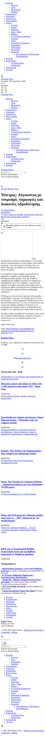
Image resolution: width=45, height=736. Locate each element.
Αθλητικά (15, 30)
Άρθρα (13, 27)
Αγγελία (9, 70)
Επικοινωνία (11, 68)
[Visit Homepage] (7, 79)
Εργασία (9, 59)
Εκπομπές (15, 52)
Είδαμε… (15, 34)
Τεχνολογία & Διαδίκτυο (20, 36)
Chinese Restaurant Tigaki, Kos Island (18, 591)
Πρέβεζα (14, 12)
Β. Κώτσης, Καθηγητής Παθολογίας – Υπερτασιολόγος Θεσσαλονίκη (17, 576)
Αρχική (4, 189)
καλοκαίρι (14, 331)
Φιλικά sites (15, 65)
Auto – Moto (16, 32)
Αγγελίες (14, 25)
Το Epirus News (17, 63)
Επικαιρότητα (11, 14)
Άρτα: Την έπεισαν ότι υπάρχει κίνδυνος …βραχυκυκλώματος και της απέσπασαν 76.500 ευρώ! (21, 484)
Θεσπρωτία (15, 10)
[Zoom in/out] (9, 639)
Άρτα (13, 7)
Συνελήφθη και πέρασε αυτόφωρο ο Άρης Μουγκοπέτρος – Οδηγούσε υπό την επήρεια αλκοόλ (22, 420)
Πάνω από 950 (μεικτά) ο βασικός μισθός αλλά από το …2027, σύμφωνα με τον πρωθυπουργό (22, 518)
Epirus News (11, 61)
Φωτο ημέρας (11, 21)
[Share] (5, 639)
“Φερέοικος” (16, 47)
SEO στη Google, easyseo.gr (14, 586)
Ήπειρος (9, 3)
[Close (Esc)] (2, 639)
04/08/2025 (5, 212)
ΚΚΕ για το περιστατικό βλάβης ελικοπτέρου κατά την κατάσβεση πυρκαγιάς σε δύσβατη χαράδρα (18, 551)
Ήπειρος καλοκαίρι (20, 329)
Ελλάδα (20, 214)
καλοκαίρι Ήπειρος (26, 331)
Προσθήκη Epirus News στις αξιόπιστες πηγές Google (23, 226)
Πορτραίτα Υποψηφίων (20, 43)
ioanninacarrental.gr (23, 358)
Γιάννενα (14, 5)
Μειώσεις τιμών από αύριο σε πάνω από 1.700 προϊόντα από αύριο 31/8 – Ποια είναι (21, 386)
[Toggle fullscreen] (7, 639)
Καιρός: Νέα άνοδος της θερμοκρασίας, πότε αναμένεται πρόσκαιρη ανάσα (21, 452)
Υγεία (13, 41)
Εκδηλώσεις (11, 19)
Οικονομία (10, 16)
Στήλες (9, 23)
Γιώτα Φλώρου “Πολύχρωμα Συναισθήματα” (27, 55)
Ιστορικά (14, 39)
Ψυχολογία (15, 50)
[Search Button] (26, 172)
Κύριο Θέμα (16, 217)
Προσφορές (15, 45)
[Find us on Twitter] (2, 77)
